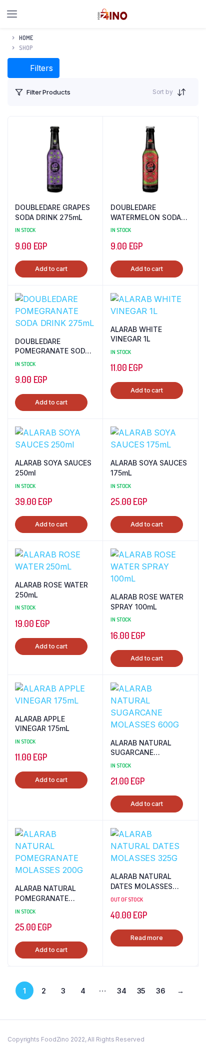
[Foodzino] (113, 14)
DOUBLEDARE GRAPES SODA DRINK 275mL (52, 212)
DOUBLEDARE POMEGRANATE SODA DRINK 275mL (52, 346)
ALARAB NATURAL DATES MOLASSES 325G (141, 881)
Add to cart (51, 268)
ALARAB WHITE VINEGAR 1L (136, 334)
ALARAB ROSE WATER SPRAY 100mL (147, 601)
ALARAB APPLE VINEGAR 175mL (42, 723)
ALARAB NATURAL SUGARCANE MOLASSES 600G (141, 748)
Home (26, 38)
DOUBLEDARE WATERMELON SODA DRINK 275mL (145, 212)
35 (141, 990)
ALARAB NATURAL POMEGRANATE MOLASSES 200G (45, 893)
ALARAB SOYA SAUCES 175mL (148, 467)
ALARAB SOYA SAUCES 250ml (53, 467)
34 (121, 990)
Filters (40, 68)
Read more (146, 938)
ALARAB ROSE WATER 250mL (51, 589)
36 (161, 990)
